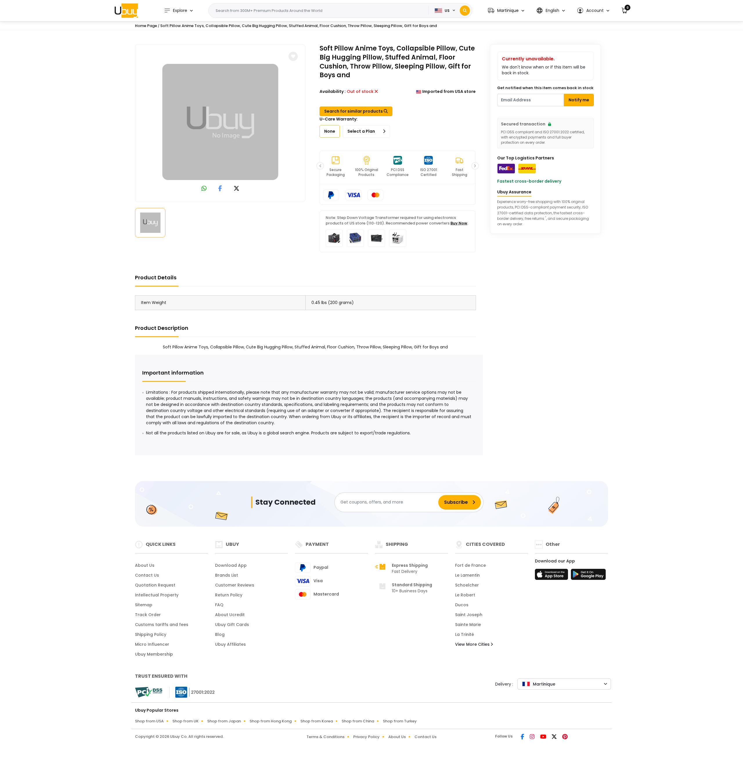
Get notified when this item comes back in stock (545, 88)
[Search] (465, 11)
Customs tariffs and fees (161, 624)
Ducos (461, 605)
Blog (220, 634)
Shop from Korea (316, 721)
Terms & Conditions (325, 737)
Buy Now (458, 223)
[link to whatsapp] (204, 189)
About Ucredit (230, 615)
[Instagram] (532, 737)
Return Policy (228, 595)
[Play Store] (588, 576)
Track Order (148, 615)
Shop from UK (185, 721)
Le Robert (465, 595)
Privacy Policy (366, 737)
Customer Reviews (234, 585)
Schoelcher (467, 585)
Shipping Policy (150, 634)
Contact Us (147, 575)
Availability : (333, 91)
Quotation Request (155, 585)
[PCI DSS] (148, 692)
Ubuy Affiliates (230, 644)
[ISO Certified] (192, 692)
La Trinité (464, 634)
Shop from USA (149, 721)
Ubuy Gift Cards (232, 624)
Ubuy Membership (154, 654)
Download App (231, 565)
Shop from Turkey (400, 721)
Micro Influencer (152, 644)
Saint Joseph (468, 615)
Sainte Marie (468, 624)
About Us (144, 565)
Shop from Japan (224, 721)
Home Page (146, 25)
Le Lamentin (467, 575)
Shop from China (358, 721)
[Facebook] (522, 737)
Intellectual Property (156, 595)
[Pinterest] (565, 737)
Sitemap (143, 605)
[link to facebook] (220, 189)
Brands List (226, 575)
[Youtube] (543, 737)
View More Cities (473, 644)
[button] (506, 10)
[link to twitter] (236, 189)
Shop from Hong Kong (271, 721)
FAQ (219, 605)
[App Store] (552, 576)
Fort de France (470, 565)
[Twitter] (554, 737)
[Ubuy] (126, 10)
